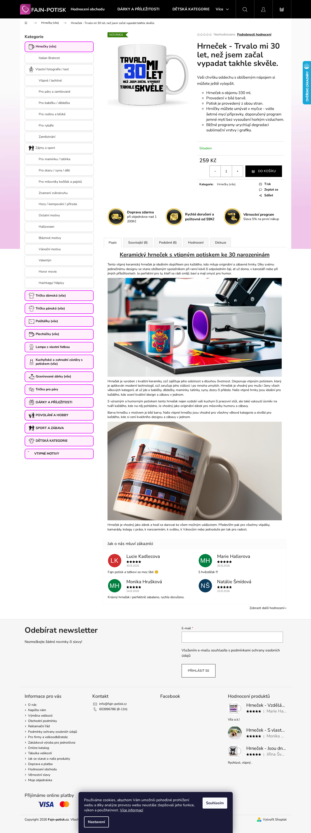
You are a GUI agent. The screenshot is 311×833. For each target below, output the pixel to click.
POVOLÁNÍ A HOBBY (52, 415)
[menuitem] (87, 9)
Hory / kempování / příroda (58, 204)
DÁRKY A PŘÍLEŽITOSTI (54, 402)
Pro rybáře (46, 125)
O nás (32, 705)
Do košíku (267, 171)
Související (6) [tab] (138, 242)
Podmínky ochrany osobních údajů (52, 732)
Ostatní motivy (49, 215)
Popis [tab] (113, 242)
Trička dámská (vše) (51, 295)
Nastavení (96, 821)
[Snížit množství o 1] (215, 171)
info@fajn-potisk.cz (113, 704)
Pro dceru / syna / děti (54, 170)
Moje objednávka (40, 780)
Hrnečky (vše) (46, 46)
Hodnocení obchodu (42, 769)
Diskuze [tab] (220, 242)
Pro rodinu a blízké (52, 114)
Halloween (46, 226)
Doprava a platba (40, 764)
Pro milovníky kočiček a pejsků (60, 182)
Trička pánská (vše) (50, 308)
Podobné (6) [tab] (168, 242)
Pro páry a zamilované (54, 91)
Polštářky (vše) (47, 321)
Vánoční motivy (50, 249)
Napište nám (37, 710)
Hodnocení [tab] (195, 242)
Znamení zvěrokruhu (53, 193)
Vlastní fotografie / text (52, 69)
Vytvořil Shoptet (275, 819)
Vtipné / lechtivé (50, 80)
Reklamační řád (39, 726)
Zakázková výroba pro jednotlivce (51, 742)
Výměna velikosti (40, 715)
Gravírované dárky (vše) (53, 376)
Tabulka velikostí (40, 753)
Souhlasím (215, 803)
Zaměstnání (47, 137)
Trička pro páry (47, 389)
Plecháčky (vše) (47, 334)
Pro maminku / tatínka (54, 159)
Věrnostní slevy (39, 775)
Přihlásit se (198, 670)
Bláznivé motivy (50, 238)
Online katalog (38, 748)
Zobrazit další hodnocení (267, 608)
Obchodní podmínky (42, 721)
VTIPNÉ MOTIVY (46, 453)
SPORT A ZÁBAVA (50, 428)
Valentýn (45, 260)
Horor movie (48, 271)
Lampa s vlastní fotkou (53, 347)
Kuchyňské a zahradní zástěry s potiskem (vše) (59, 362)
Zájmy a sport (45, 148)
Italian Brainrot (49, 58)
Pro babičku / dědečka (54, 103)
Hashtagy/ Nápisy (51, 283)
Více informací (131, 810)
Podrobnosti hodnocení (254, 34)
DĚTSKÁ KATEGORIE (51, 441)
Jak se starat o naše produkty (49, 758)
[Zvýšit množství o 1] (237, 171)
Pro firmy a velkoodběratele (48, 737)
